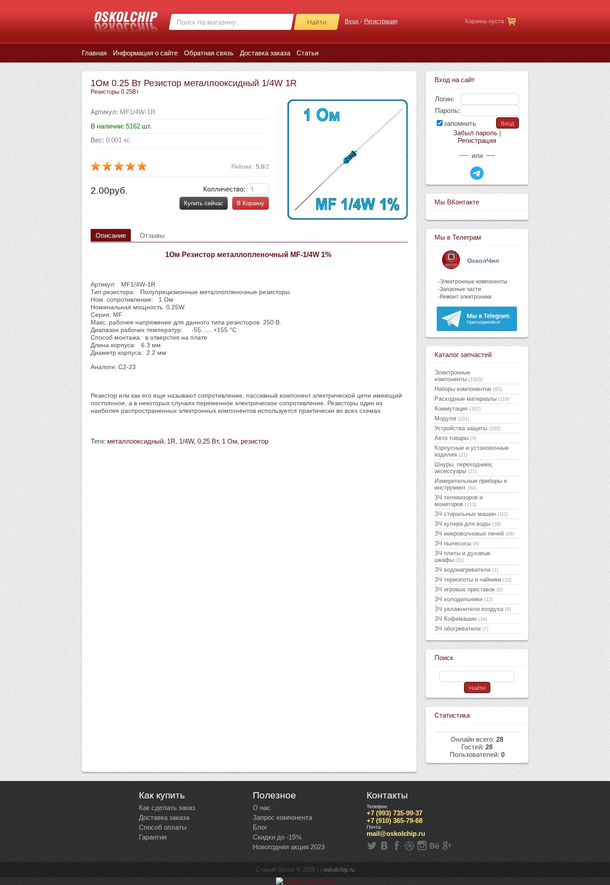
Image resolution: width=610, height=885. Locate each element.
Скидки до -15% (277, 837)
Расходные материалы (472, 398)
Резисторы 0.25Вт (115, 91)
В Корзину (250, 203)
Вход (352, 21)
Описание (111, 235)
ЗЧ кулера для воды (468, 523)
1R (171, 441)
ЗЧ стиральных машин (471, 514)
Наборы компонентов (468, 389)
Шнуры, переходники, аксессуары (464, 467)
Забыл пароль (475, 133)
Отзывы (152, 235)
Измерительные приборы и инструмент (471, 484)
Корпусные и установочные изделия (472, 451)
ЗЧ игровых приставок (469, 589)
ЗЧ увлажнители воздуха (473, 609)
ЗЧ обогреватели (462, 628)
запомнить (460, 123)
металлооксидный (135, 441)
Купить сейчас (203, 203)
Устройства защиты (468, 428)
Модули (452, 418)
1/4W (186, 441)
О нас (262, 807)
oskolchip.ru (339, 869)
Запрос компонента (282, 817)
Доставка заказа (164, 817)
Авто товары (455, 438)
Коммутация (458, 408)
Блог (260, 827)
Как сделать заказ (167, 807)
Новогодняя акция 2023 (289, 847)
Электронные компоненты (459, 375)
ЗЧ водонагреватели (466, 569)
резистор (254, 441)
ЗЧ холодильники (464, 599)
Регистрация (380, 21)
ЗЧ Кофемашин (461, 618)
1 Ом (229, 441)
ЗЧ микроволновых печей (474, 533)
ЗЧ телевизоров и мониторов (459, 500)
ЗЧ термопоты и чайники (473, 579)
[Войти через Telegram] (477, 173)
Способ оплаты (163, 827)
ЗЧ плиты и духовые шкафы (462, 556)
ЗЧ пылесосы (457, 543)
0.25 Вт (207, 441)
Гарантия (153, 837)
